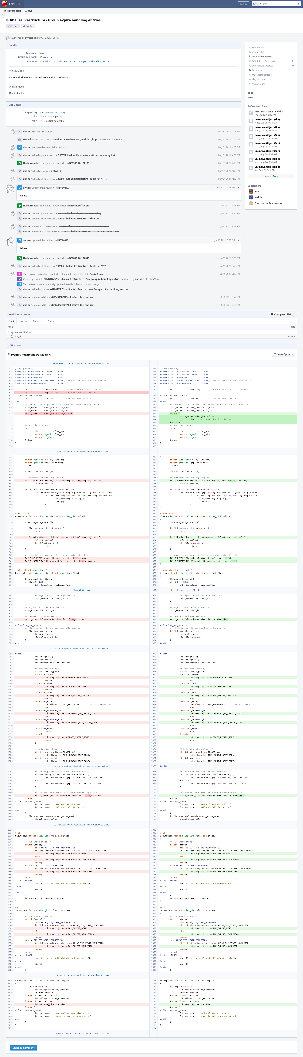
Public (29, 26)
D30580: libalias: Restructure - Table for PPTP (81, 178)
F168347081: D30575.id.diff (268, 111)
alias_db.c (19, 336)
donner (29, 37)
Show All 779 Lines (81, 1033)
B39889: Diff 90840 (79, 258)
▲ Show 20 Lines (62, 451)
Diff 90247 (62, 187)
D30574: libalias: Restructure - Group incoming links (87, 155)
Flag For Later (259, 79)
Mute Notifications (262, 74)
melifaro (259, 197)
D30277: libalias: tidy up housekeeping (79, 213)
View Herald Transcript (110, 139)
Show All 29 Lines (81, 590)
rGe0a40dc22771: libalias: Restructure (72, 305)
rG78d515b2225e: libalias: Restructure (72, 297)
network (47, 57)
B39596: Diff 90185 (79, 163)
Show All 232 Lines (81, 975)
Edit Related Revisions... (264, 61)
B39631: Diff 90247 (79, 205)
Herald (27, 139)
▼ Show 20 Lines (101, 363)
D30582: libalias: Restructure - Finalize (77, 218)
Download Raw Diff (262, 56)
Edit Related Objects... (263, 65)
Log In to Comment (24, 1047)
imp (256, 191)
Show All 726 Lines (81, 824)
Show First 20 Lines (62, 363)
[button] (243, 3)
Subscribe (257, 70)
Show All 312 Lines (82, 363)
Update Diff (258, 51)
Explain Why (152, 279)
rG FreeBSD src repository (52, 112)
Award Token (258, 83)
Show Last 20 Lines (101, 1033)
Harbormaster (31, 163)
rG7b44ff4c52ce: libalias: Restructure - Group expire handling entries (74, 61)
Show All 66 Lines (81, 648)
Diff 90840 (62, 240)
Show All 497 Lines (81, 451)
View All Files (271, 176)
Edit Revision (258, 47)
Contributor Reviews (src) (268, 203)
